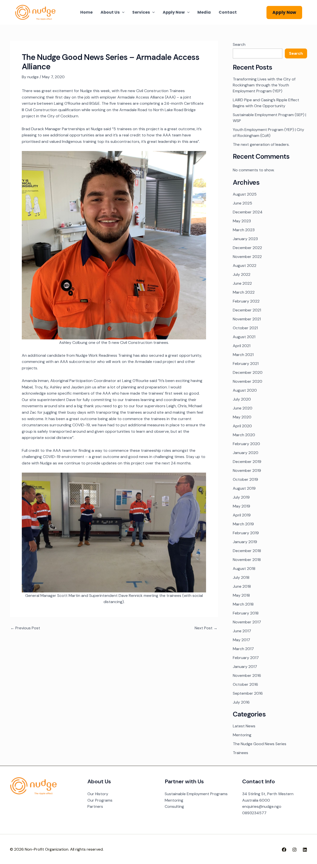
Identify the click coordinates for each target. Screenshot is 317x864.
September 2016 (248, 693)
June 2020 (242, 408)
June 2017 (242, 631)
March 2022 (244, 292)
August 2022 (244, 265)
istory (103, 793)
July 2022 (241, 274)
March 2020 (244, 434)
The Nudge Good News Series (259, 743)
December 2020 (248, 372)
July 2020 (242, 399)
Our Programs (99, 800)
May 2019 (241, 506)
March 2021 (243, 354)
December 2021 (247, 310)
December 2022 (247, 247)
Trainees (240, 752)
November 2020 (247, 381)
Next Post (206, 628)
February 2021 (246, 363)
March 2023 (244, 229)
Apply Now (174, 12)
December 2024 (248, 212)
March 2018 (243, 604)
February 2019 (246, 532)
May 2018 (241, 595)
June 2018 (242, 586)
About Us (110, 12)
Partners (95, 806)
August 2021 (244, 336)
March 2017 (243, 648)
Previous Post (25, 628)
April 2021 (241, 345)
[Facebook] (284, 849)
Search (239, 44)
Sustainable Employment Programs (196, 793)
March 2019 (243, 524)
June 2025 (242, 203)
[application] (122, 12)
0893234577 (254, 812)
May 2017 (241, 639)
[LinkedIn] (305, 849)
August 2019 (244, 488)
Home (86, 12)
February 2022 (246, 301)
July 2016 (241, 702)
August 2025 (245, 194)
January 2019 (245, 541)
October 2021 (245, 327)
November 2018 (247, 559)
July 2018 (241, 577)
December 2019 (247, 461)
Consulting (174, 806)
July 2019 (241, 497)
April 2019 (242, 515)
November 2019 (247, 470)
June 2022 (242, 283)
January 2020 (245, 452)
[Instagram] (294, 849)
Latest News (244, 726)
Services (141, 12)
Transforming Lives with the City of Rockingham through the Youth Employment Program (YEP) (264, 85)
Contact (228, 12)
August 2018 (244, 568)
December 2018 (247, 550)
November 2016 (247, 675)
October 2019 (245, 479)
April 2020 (242, 426)
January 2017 (245, 666)
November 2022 (247, 256)
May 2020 (242, 417)
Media (204, 12)
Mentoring (242, 734)
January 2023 (245, 238)
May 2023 (242, 221)
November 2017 (247, 622)
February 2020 (246, 443)
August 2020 (245, 390)
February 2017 (246, 657)
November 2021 (247, 319)
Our (91, 793)
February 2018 (246, 613)
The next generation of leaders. (261, 144)
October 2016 (245, 684)
